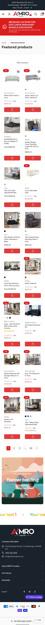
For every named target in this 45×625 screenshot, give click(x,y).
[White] (7, 184)
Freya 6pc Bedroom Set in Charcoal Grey (11, 284)
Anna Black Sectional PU (32, 326)
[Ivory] (5, 89)
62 (31, 448)
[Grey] (25, 89)
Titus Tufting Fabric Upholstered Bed (32, 423)
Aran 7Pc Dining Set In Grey (32, 375)
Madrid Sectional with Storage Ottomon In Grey (12, 376)
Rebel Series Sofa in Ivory (11, 96)
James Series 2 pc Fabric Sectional (31, 96)
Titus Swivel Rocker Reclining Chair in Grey (32, 239)
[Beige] (25, 184)
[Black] (5, 231)
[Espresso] (5, 277)
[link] (23, 487)
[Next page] (37, 448)
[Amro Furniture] (22, 535)
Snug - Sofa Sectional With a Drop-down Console (12, 326)
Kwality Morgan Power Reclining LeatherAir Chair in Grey (32, 145)
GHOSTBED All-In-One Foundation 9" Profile (11, 141)
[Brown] (25, 277)
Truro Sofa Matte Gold (31, 192)
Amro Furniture (20, 614)
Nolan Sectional (30, 283)
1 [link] (8, 448)
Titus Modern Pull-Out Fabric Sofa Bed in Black (12, 239)
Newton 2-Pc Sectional (8, 420)
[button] (3, 14)
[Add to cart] (12, 109)
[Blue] (28, 416)
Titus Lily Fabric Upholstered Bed (10, 192)
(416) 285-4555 (11, 553)
